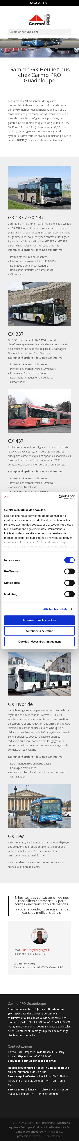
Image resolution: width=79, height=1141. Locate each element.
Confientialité (55, 1127)
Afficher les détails (55, 609)
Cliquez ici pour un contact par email (32, 1060)
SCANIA (56, 1022)
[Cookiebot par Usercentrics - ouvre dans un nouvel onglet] (59, 497)
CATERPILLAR (28, 1022)
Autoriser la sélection (39, 630)
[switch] (69, 571)
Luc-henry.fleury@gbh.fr (36, 950)
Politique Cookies (32, 1127)
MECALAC (45, 1022)
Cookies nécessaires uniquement (39, 641)
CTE (11, 1026)
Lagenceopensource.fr (31, 1131)
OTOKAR (38, 1026)
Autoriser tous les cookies (39, 620)
